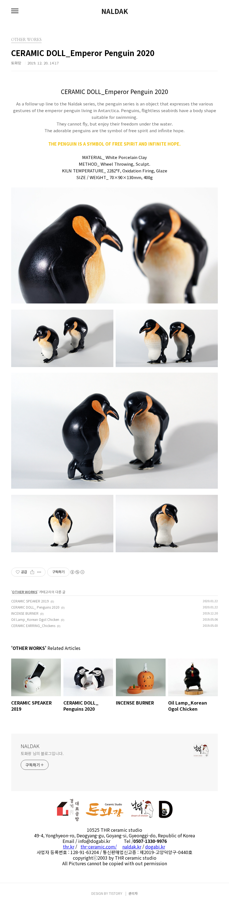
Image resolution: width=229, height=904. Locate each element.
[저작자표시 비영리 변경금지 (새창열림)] (77, 572)
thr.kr (68, 846)
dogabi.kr (155, 846)
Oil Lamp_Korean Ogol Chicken (35, 619)
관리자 (133, 893)
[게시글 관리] (39, 572)
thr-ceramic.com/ (98, 846)
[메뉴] (14, 11)
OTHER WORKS (24, 591)
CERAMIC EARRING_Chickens (33, 625)
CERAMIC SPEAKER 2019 (30, 601)
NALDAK (114, 11)
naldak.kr (131, 846)
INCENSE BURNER (25, 613)
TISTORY (115, 893)
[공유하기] (32, 572)
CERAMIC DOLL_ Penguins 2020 (35, 607)
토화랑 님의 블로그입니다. (42, 753)
